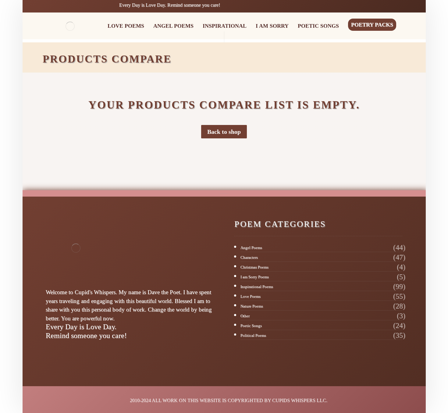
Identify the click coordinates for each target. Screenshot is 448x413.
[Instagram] (58, 355)
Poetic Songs (251, 325)
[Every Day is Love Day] (70, 26)
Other (245, 316)
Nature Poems (251, 306)
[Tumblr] (81, 355)
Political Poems (253, 335)
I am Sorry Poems (254, 277)
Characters (249, 257)
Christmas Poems (254, 267)
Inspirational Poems (256, 286)
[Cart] (383, 5)
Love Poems (250, 296)
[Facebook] (50, 355)
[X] (73, 355)
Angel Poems (251, 247)
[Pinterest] (65, 355)
